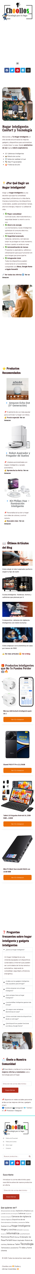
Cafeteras (21, 1213)
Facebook (8, 1108)
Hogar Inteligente (20, 1225)
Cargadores (28, 1213)
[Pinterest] (17, 70)
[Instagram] (28, 70)
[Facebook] (6, 70)
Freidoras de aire (13, 164)
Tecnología (26, 1244)
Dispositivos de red (18, 1219)
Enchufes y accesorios (18, 1222)
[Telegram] (22, 70)
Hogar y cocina (8, 1229)
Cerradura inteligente (6, 1216)
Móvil (12, 1237)
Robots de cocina (13, 156)
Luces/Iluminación (25, 1234)
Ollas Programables (14, 162)
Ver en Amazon (17, 719)
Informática (13, 1233)
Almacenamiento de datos (8, 1211)
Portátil (9, 1240)
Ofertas (16, 1237)
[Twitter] (12, 70)
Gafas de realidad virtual (16, 159)
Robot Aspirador (19, 1240)
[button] (17, 63)
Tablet (17, 1244)
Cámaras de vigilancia (21, 1216)
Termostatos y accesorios (9, 1248)
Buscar (30, 1156)
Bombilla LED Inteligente (12, 1213)
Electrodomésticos (6, 1222)
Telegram (18, 1110)
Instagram (19, 1108)
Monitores (5, 1237)
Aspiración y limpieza (23, 1211)
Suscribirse (10, 1090)
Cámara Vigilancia (6, 1219)
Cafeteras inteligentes (15, 153)
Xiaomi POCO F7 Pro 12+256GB (14, 764)
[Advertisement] (17, 39)
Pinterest (10, 1110)
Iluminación (19, 1230)
